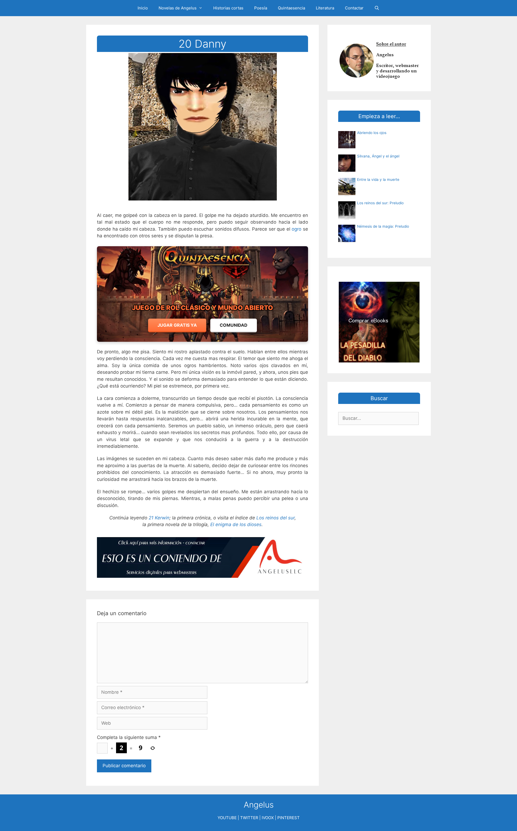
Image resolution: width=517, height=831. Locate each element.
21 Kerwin (159, 517)
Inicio (143, 7)
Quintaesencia (291, 7)
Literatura (325, 7)
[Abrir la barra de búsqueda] (377, 8)
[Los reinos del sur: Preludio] (346, 217)
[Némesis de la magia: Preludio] (346, 240)
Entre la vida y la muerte (378, 179)
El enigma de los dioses (235, 524)
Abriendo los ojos (371, 133)
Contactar (354, 7)
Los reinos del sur (275, 517)
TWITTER (249, 817)
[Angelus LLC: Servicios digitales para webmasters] (202, 557)
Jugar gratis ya (177, 325)
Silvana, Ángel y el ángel (378, 156)
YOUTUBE (227, 817)
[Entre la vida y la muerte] (346, 193)
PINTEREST (288, 817)
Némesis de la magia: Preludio (383, 226)
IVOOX (268, 817)
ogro (296, 229)
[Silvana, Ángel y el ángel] (346, 170)
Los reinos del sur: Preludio (380, 203)
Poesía (260, 7)
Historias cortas (228, 7)
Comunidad (233, 325)
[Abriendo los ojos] (346, 146)
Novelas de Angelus (178, 7)
